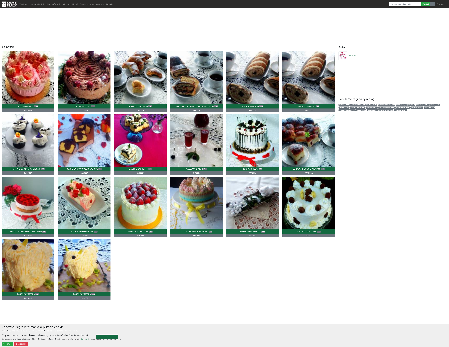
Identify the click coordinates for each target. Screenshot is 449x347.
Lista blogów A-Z (36, 4)
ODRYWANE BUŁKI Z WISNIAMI (308, 169)
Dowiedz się (85, 339)
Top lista (23, 4)
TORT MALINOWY (28, 106)
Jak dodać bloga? (70, 4)
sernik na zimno (385, 110)
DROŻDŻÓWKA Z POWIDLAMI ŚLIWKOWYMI (196, 106)
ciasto (356, 105)
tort (400, 105)
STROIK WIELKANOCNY (252, 231)
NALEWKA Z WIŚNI (196, 169)
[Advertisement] (224, 26)
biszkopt (344, 105)
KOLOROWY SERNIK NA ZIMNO (196, 231)
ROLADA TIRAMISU (252, 106)
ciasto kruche (402, 107)
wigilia (410, 105)
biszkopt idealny (357, 107)
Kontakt (109, 4)
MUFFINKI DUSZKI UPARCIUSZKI (27, 169)
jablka (361, 110)
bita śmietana (370, 105)
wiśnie (372, 110)
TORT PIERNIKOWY (84, 106)
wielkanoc (422, 105)
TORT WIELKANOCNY (308, 231)
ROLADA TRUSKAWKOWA (84, 231)
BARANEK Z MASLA (27, 294)
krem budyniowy (386, 107)
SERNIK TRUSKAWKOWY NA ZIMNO (28, 231)
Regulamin (92, 4)
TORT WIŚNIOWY (252, 169)
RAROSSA (28, 110)
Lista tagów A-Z (53, 4)
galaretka (429, 107)
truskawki (401, 110)
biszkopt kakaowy (347, 110)
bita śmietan (371, 107)
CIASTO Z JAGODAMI (140, 169)
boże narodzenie (386, 105)
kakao (434, 105)
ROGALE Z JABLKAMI (140, 106)
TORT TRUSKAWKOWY (140, 231)
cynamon (416, 107)
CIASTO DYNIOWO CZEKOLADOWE (83, 169)
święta (344, 107)
